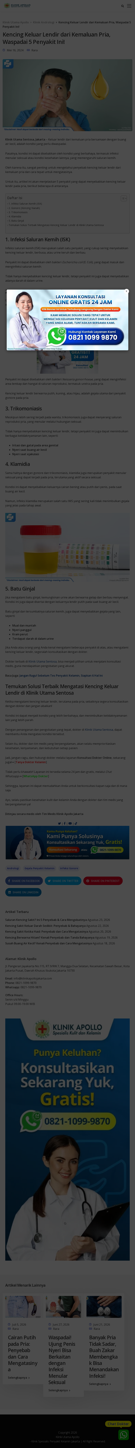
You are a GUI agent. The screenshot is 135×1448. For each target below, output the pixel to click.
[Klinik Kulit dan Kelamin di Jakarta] (67, 320)
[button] (67, 724)
